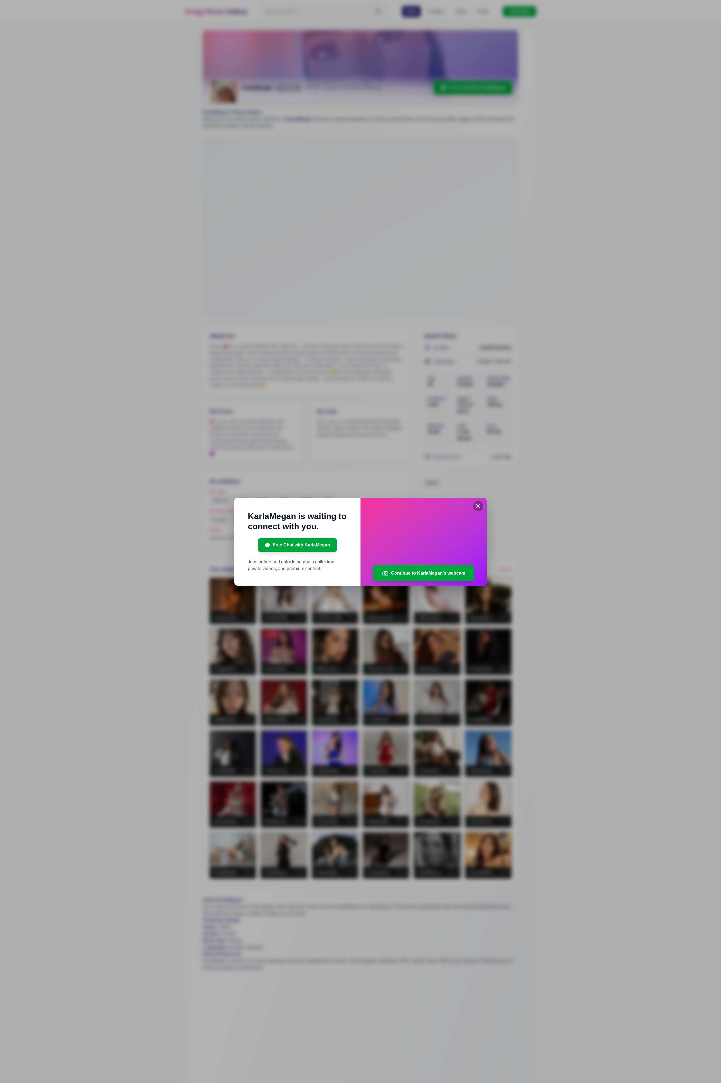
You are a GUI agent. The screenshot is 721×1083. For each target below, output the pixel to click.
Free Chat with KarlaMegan (301, 544)
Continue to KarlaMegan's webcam (428, 573)
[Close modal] (478, 506)
